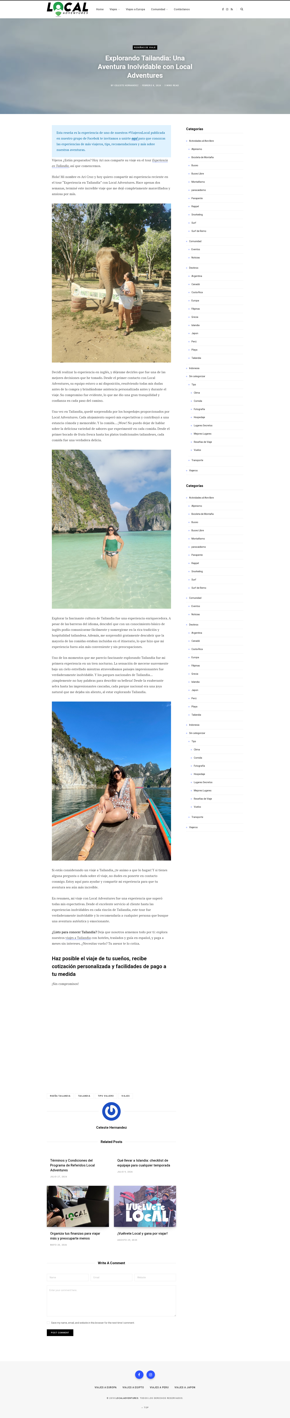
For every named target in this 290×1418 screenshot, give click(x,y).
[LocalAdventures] (67, 9)
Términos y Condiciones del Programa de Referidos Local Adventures (72, 1165)
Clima (197, 392)
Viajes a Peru (159, 1387)
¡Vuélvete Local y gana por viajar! (142, 1233)
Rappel (195, 206)
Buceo (194, 165)
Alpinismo (196, 149)
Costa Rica (197, 292)
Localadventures (127, 1398)
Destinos (193, 267)
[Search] (240, 9)
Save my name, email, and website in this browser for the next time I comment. (93, 1322)
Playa (194, 349)
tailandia (84, 1096)
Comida (198, 401)
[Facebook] (139, 1374)
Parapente (197, 198)
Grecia (194, 317)
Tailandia (196, 358)
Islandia (195, 325)
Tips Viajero (106, 1096)
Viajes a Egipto (133, 1387)
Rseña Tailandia (60, 1096)
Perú (194, 341)
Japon (194, 333)
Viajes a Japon (185, 1387)
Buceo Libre (197, 173)
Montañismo (198, 182)
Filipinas (195, 308)
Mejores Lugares (202, 433)
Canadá (195, 284)
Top (146, 1407)
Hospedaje (199, 417)
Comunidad (195, 241)
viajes (126, 1096)
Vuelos (197, 450)
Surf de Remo (198, 231)
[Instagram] (151, 1374)
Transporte (197, 460)
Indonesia (194, 368)
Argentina (196, 276)
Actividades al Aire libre (201, 141)
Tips (193, 384)
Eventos (195, 249)
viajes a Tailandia (78, 938)
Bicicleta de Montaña (202, 157)
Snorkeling (197, 214)
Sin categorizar (197, 376)
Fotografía (199, 409)
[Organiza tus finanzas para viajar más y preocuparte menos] (78, 1206)
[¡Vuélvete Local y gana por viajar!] (145, 1206)
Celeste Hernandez (126, 85)
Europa (195, 300)
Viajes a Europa (106, 1387)
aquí (135, 138)
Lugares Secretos (203, 425)
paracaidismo (198, 190)
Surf (193, 222)
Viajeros (193, 470)
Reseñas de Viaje (145, 47)
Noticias (195, 257)
